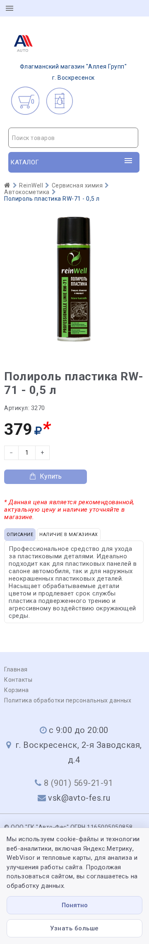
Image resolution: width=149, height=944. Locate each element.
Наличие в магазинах (68, 534)
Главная (16, 669)
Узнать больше (74, 928)
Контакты (18, 679)
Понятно (75, 905)
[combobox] (73, 138)
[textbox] (73, 138)
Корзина (16, 690)
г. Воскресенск (73, 72)
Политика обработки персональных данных (67, 700)
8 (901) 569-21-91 (78, 783)
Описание (20, 534)
